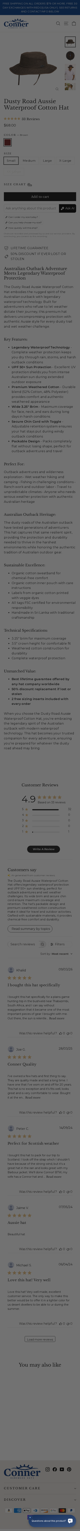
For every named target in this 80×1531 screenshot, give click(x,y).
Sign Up (21, 776)
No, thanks (20, 783)
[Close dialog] (75, 739)
